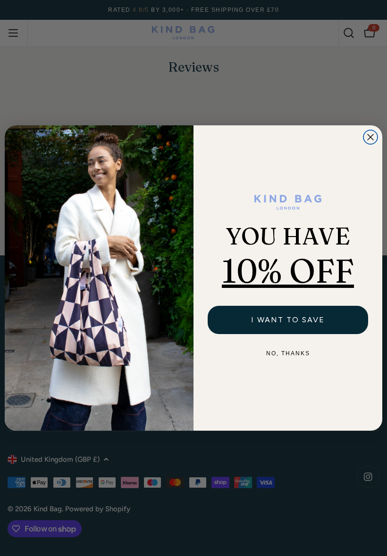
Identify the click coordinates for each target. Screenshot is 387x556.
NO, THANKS (288, 353)
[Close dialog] (370, 137)
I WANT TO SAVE (288, 319)
